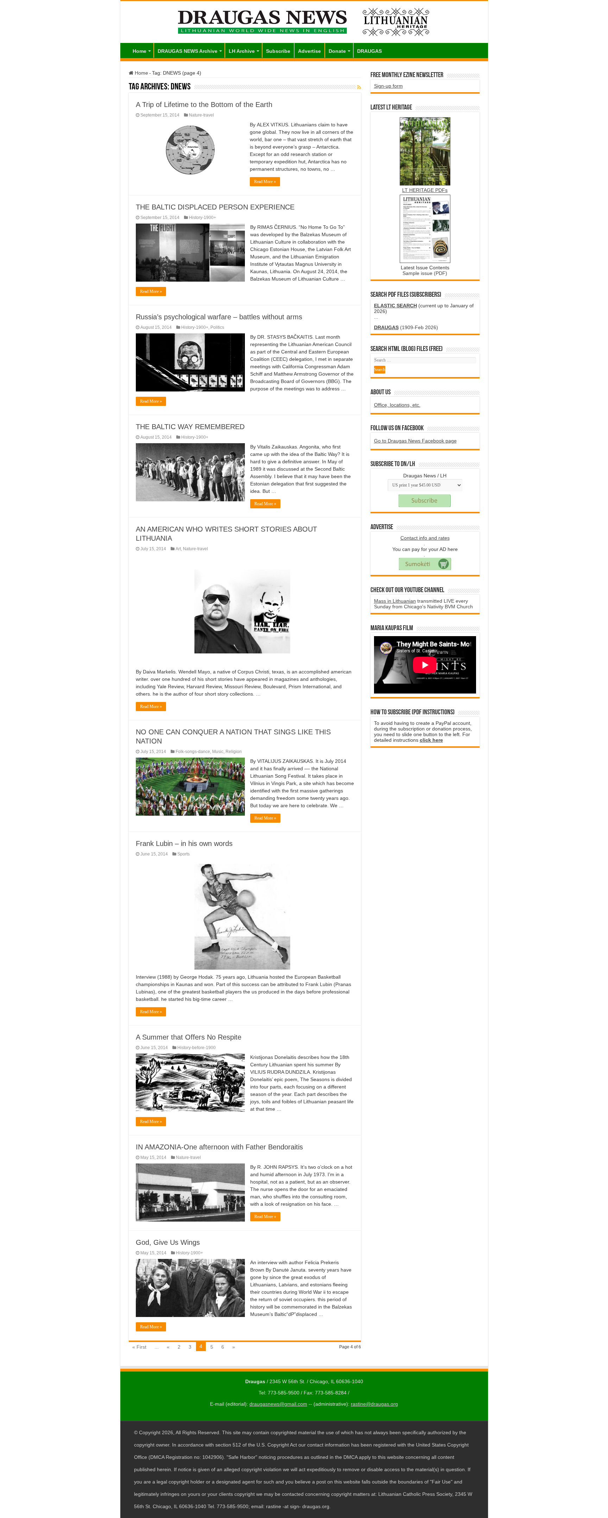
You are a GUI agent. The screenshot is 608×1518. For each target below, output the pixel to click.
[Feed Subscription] (359, 87)
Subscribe (278, 51)
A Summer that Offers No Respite (188, 1037)
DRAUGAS (369, 51)
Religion (234, 751)
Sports (183, 854)
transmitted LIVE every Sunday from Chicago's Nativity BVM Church (423, 603)
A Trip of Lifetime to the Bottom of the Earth (204, 104)
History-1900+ (202, 217)
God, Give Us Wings (168, 1242)
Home (139, 51)
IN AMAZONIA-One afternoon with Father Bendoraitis (219, 1147)
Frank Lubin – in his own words (184, 843)
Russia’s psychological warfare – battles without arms (219, 317)
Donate (337, 51)
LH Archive (242, 51)
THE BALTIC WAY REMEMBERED (190, 427)
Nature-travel (201, 115)
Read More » (265, 181)
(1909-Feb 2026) (406, 327)
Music (217, 751)
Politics (217, 327)
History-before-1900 (196, 1047)
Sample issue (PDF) (425, 273)
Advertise (309, 51)
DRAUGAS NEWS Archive (187, 51)
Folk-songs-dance (193, 751)
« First (139, 1347)
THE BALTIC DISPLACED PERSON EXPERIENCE (215, 207)
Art (178, 548)
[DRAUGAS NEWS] (304, 20)
